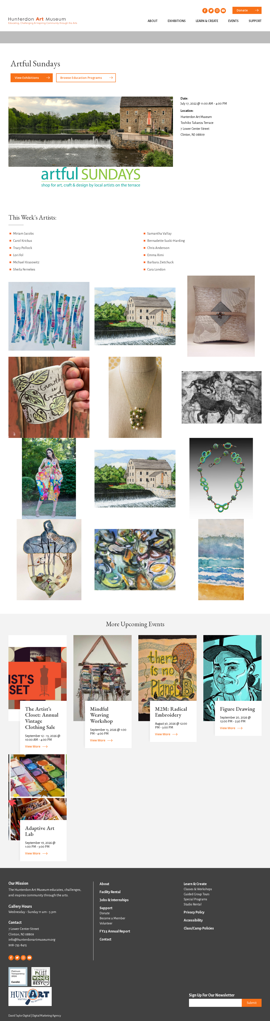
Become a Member (112, 918)
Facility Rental (110, 892)
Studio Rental (192, 904)
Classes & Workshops (198, 889)
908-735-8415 (17, 945)
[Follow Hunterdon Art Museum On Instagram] (217, 10)
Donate (105, 913)
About (153, 21)
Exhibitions (177, 21)
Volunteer (106, 923)
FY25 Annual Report (115, 931)
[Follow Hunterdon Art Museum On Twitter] (211, 10)
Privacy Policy (194, 912)
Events (233, 21)
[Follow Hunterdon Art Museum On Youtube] (223, 10)
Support (255, 21)
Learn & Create (207, 21)
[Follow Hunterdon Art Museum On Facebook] (205, 10)
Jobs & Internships (114, 900)
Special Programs (195, 899)
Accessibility (193, 920)
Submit (251, 1003)
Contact (105, 939)
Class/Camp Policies (199, 928)
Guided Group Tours (196, 894)
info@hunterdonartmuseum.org (31, 939)
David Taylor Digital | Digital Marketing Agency (34, 1015)
